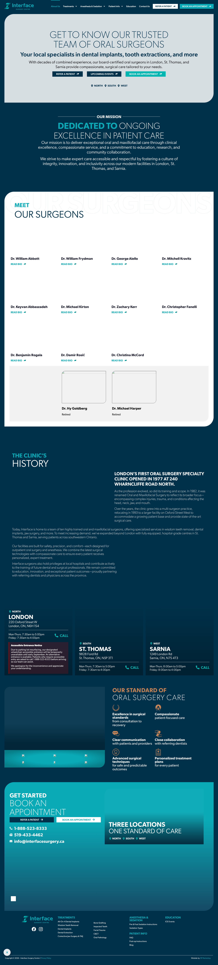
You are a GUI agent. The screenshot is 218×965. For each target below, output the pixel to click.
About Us (55, 6)
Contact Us (144, 6)
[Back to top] (7, 952)
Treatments (68, 6)
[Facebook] (33, 929)
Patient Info (114, 6)
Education (131, 6)
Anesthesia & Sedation (91, 6)
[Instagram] (40, 929)
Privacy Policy (46, 958)
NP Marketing (205, 958)
